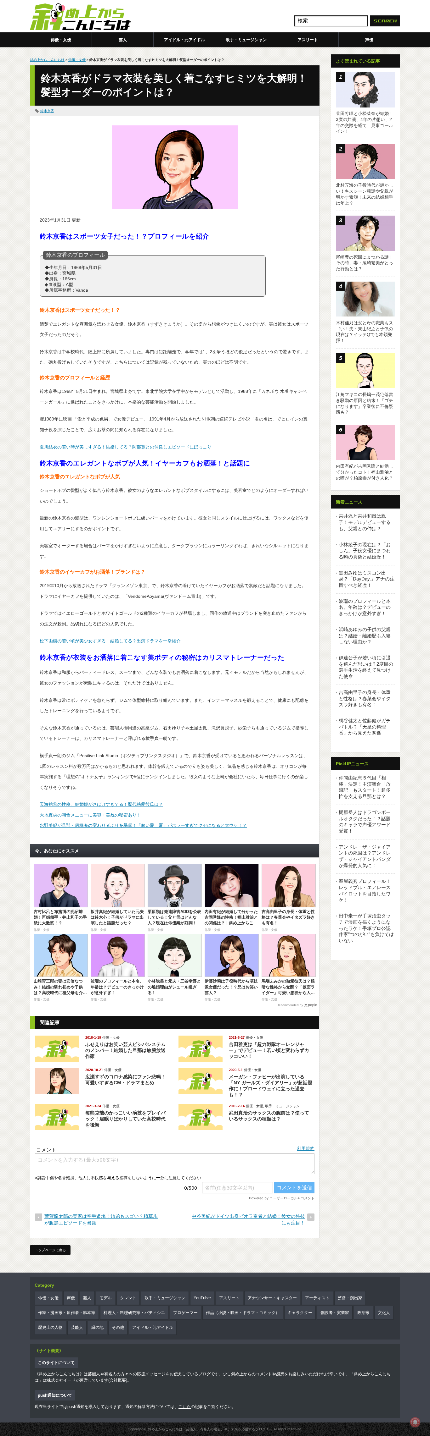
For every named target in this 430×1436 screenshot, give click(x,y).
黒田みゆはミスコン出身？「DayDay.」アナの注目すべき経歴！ (366, 579)
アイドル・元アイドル (184, 39)
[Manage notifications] (415, 1422)
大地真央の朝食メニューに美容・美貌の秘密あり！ (90, 814)
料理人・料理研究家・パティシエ (134, 1312)
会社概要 (118, 1380)
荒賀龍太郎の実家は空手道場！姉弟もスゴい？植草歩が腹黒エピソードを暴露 (101, 1219)
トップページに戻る (50, 1250)
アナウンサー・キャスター (272, 1298)
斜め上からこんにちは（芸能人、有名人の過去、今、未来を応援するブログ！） (210, 1429)
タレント (128, 1298)
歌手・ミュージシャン (246, 39)
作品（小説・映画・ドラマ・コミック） (243, 1312)
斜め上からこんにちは (47, 60)
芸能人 (77, 1327)
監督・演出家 (350, 1298)
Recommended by (290, 1005)
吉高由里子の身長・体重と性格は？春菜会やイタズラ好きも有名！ (365, 698)
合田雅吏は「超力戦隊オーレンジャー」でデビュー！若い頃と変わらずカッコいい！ (269, 1050)
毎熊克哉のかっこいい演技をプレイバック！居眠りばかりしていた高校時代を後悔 (125, 1118)
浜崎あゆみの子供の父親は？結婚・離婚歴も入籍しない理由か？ (365, 635)
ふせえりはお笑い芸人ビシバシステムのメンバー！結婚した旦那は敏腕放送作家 (125, 1050)
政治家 (363, 1312)
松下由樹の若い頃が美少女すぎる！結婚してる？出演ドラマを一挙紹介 (110, 640)
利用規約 (305, 1148)
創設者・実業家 (334, 1312)
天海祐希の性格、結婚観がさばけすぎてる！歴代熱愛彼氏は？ (101, 804)
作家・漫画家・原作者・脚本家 (66, 1312)
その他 (118, 1327)
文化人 (384, 1312)
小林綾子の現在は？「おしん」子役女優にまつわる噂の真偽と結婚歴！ (365, 550)
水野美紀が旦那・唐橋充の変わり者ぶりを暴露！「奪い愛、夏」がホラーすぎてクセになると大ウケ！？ (143, 825)
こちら (184, 1406)
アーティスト (317, 1298)
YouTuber (202, 1298)
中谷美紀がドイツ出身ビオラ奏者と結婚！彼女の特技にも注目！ (248, 1219)
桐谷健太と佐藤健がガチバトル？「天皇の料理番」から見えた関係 (365, 726)
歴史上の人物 (50, 1327)
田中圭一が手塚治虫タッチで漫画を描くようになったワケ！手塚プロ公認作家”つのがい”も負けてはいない (366, 928)
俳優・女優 (61, 39)
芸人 (123, 39)
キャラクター (300, 1312)
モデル (105, 1298)
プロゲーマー (185, 1312)
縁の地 (97, 1327)
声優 (369, 39)
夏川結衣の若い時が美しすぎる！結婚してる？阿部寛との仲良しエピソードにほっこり (126, 446)
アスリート (307, 39)
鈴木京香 (47, 111)
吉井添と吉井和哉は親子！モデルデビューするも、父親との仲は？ (365, 522)
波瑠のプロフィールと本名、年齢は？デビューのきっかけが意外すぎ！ (365, 607)
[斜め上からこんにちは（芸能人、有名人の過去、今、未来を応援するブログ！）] (80, 17)
